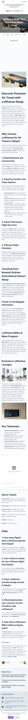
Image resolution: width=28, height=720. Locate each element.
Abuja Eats (9, 4)
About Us (19, 5)
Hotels (13, 4)
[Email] (16, 10)
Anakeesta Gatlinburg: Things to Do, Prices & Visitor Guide (15, 706)
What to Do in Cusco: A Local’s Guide (14, 698)
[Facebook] (5, 10)
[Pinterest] (20, 10)
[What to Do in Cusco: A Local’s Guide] (3, 698)
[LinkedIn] (22, 10)
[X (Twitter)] (7, 10)
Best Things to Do (20, 4)
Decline (17, 717)
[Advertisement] (14, 57)
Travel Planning (10, 5)
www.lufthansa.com (12, 523)
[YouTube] (18, 10)
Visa (16, 5)
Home (5, 4)
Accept (10, 717)
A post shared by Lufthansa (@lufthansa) (14, 487)
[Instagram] (9, 10)
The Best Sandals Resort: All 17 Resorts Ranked (15, 701)
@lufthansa (10, 519)
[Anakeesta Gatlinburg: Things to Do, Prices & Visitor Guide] (3, 707)
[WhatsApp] (13, 10)
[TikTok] (11, 10)
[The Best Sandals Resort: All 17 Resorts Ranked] (3, 702)
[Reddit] (20, 34)
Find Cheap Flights (14, 7)
